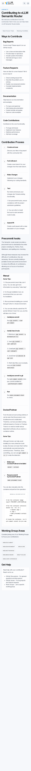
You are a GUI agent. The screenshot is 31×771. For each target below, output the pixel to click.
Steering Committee (22, 31)
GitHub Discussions (12, 576)
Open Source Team (8, 31)
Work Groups (10, 584)
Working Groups (24, 534)
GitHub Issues (7, 47)
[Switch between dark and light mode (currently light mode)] (28, 3)
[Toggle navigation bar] (3, 3)
